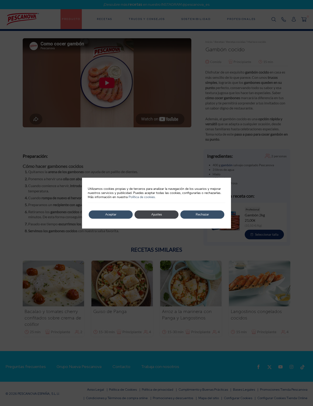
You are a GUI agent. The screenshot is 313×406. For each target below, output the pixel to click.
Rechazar (202, 214)
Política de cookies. (142, 197)
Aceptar (110, 214)
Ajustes (156, 214)
